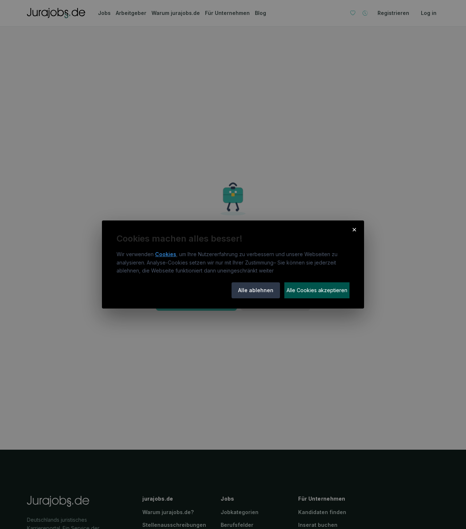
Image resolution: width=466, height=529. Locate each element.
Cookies (165, 254)
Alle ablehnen (255, 290)
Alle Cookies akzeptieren (317, 290)
